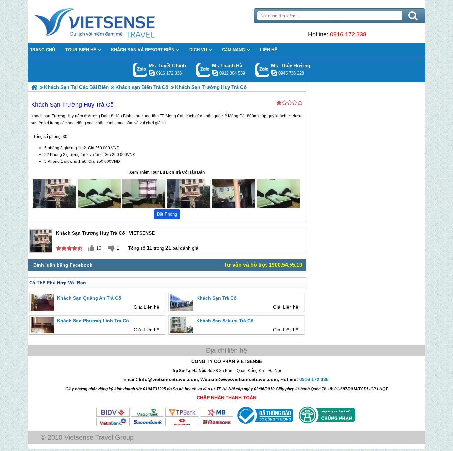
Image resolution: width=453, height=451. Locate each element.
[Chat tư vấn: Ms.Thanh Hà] (215, 73)
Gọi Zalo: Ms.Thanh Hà (203, 69)
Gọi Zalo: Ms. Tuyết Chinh (140, 69)
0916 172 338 (348, 34)
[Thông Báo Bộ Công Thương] (264, 425)
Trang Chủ (111, 21)
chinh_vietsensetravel (151, 73)
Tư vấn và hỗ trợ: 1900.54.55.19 (263, 265)
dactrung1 (274, 73)
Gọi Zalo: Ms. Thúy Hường (262, 69)
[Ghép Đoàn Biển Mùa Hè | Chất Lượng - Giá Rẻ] (34, 87)
